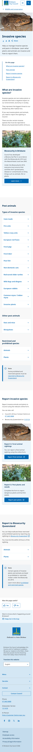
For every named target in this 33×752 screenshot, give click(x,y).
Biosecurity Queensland (19, 536)
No (18, 605)
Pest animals (10, 70)
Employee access (8, 735)
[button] (14, 41)
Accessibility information (11, 738)
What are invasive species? (15, 66)
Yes (7, 605)
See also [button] (5, 681)
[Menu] (22, 3)
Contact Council (16, 694)
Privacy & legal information (12, 742)
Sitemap (5, 732)
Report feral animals (15, 457)
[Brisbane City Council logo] (10, 3)
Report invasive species (14, 73)
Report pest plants (15, 500)
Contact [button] (5, 688)
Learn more (15, 181)
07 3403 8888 (9, 416)
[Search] (28, 3)
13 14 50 (5, 708)
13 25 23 (27, 420)
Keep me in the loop (12, 619)
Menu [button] (4, 674)
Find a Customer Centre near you (13, 715)
